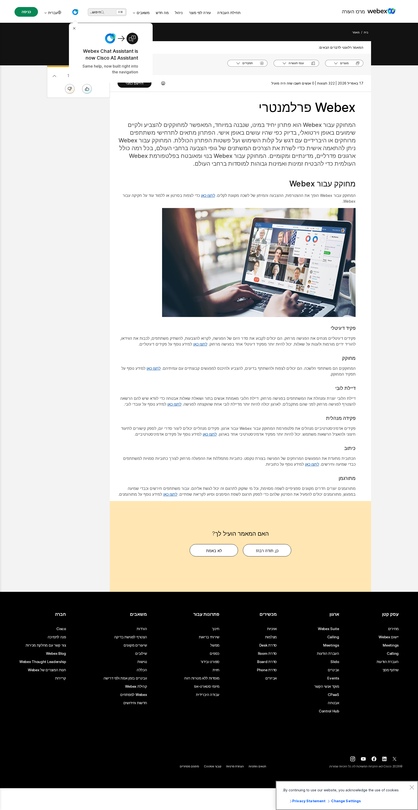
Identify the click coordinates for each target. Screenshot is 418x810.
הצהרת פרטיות (235, 766)
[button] (75, 12)
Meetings (391, 645)
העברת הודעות (388, 661)
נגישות (142, 661)
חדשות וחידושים (135, 703)
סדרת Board (267, 661)
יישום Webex (389, 637)
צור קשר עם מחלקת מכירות (46, 645)
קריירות (60, 678)
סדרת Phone (267, 670)
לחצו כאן (208, 195)
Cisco (61, 629)
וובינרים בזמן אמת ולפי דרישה (125, 678)
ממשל (214, 645)
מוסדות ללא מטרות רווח (201, 678)
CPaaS (333, 694)
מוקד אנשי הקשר (326, 686)
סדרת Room (267, 653)
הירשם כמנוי (134, 83)
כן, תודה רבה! (267, 550)
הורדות (142, 629)
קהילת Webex (136, 686)
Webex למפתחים (133, 694)
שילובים (141, 653)
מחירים (393, 629)
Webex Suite (328, 629)
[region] (347, 795)
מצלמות (271, 637)
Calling (393, 653)
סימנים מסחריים (189, 766)
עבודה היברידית (207, 694)
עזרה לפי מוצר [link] (200, 12)
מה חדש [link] (162, 12)
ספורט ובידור (210, 661)
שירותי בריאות (209, 637)
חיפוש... (95, 12)
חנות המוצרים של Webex (47, 670)
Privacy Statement (308, 801)
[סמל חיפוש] (102, 12)
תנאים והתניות (257, 766)
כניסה (26, 12)
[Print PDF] (160, 83)
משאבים (143, 12)
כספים (214, 653)
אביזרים (271, 678)
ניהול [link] (179, 12)
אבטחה (333, 703)
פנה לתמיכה (57, 637)
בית (366, 32)
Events (333, 678)
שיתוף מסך (390, 670)
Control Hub (329, 711)
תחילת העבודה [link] (228, 12)
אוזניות (272, 629)
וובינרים (333, 670)
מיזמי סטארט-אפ (206, 686)
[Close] (411, 787)
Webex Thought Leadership (42, 661)
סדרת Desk (268, 645)
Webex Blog (56, 653)
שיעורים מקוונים (135, 645)
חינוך (215, 629)
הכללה (142, 670)
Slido (334, 661)
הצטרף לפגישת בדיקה (130, 637)
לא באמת (214, 550)
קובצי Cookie (212, 766)
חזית (216, 670)
